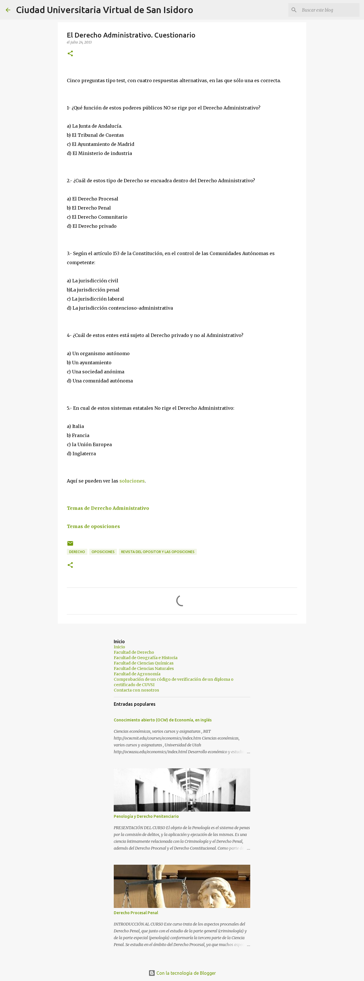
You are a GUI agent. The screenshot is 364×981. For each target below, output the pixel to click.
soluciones (132, 481)
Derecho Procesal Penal (136, 912)
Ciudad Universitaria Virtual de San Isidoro (104, 10)
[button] (70, 54)
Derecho (77, 552)
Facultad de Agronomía (137, 673)
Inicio (119, 646)
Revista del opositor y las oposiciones (158, 552)
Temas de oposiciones (93, 526)
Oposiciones (103, 552)
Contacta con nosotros (136, 690)
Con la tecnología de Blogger (185, 973)
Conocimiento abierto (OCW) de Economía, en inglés (163, 720)
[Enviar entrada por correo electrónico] (70, 545)
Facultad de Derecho (134, 652)
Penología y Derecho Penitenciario (146, 816)
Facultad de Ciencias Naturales (144, 668)
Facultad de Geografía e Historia (145, 657)
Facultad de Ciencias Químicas (143, 663)
